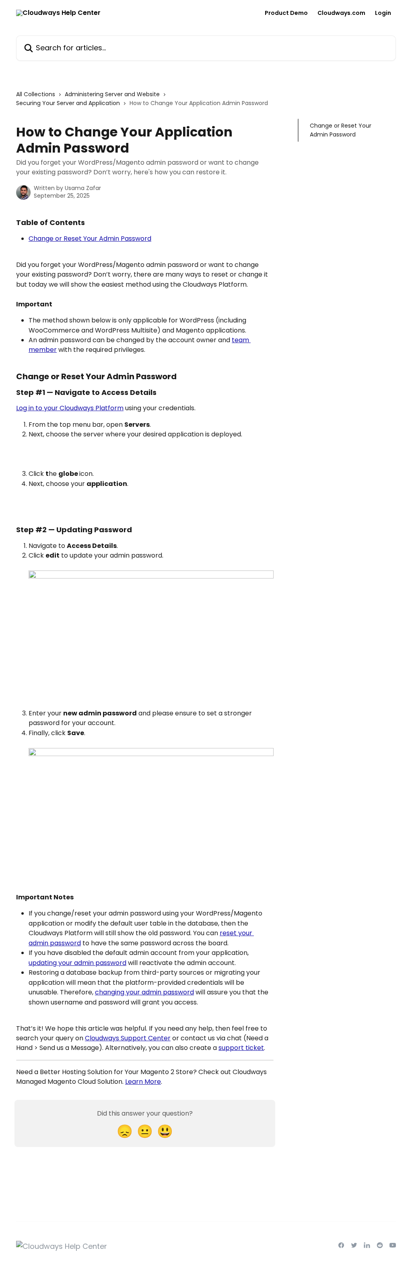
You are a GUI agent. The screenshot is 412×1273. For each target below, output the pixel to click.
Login (383, 13)
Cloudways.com (341, 13)
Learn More (143, 1081)
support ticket (241, 1047)
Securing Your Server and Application (68, 103)
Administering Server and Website (112, 94)
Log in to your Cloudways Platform (70, 408)
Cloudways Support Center (128, 1038)
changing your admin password (144, 992)
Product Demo (286, 13)
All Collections (35, 94)
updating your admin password (77, 962)
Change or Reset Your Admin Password (90, 238)
